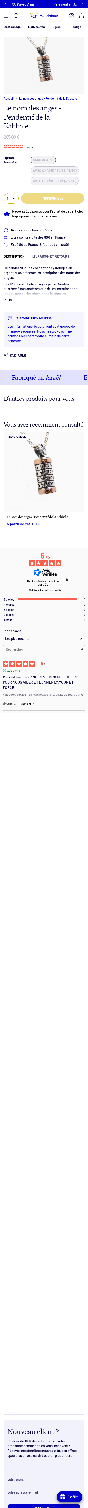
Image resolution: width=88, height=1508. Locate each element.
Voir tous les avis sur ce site (45, 590)
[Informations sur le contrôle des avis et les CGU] (67, 579)
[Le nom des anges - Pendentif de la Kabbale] (44, 472)
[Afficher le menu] (6, 15)
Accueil (9, 98)
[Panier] (81, 15)
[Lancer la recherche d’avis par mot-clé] (82, 649)
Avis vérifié (13, 670)
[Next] (82, 4)
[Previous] (6, 4)
